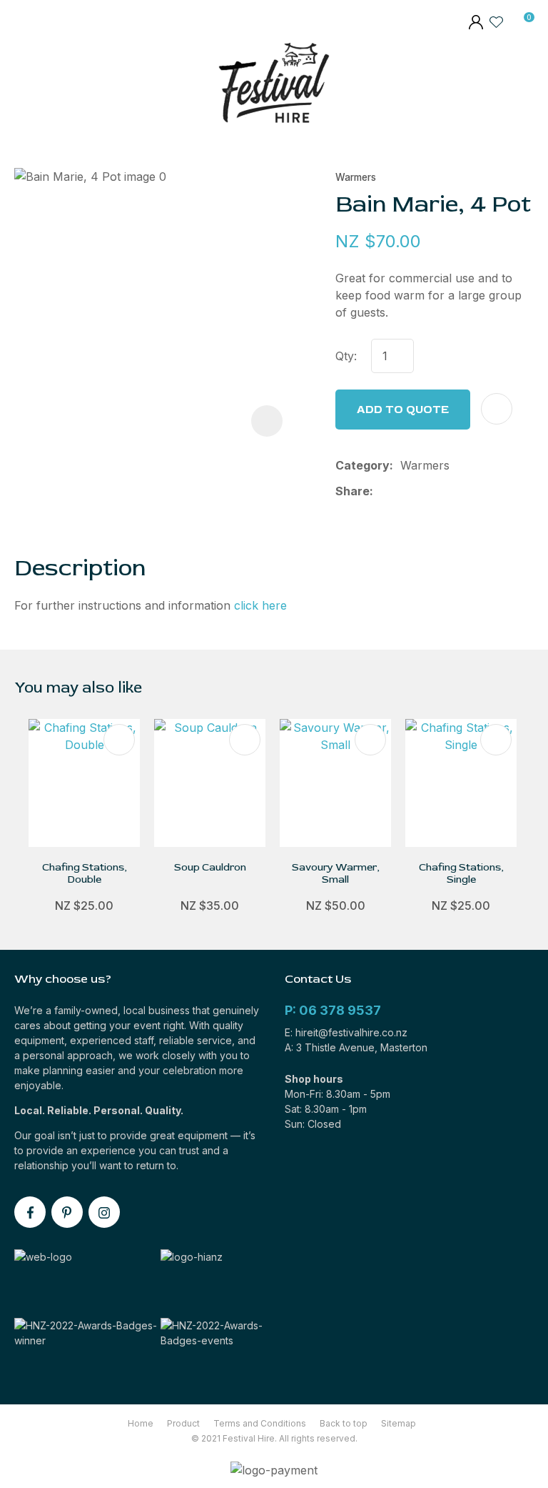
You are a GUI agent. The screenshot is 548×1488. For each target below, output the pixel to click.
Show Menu (23, 86)
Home (140, 1423)
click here (260, 605)
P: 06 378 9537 (333, 1010)
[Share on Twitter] (402, 491)
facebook (30, 1212)
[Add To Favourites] (496, 409)
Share (352, 491)
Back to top (343, 1423)
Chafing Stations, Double (84, 873)
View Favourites (496, 21)
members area (475, 23)
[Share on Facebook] (382, 491)
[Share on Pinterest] (448, 491)
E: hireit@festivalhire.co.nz (346, 1032)
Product (183, 1423)
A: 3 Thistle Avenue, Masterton (356, 1047)
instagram (104, 1212)
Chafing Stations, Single (461, 873)
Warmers (355, 177)
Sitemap (398, 1423)
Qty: (346, 356)
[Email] (425, 491)
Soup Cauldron (210, 867)
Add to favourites (119, 739)
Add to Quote (403, 409)
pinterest (67, 1212)
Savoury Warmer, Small (336, 873)
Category (362, 465)
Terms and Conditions (259, 1423)
